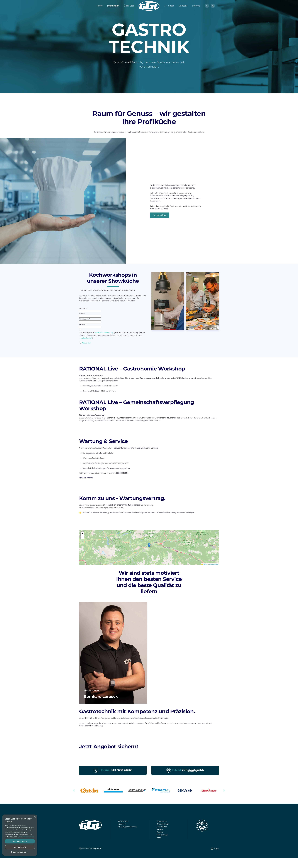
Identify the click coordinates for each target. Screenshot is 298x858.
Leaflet (205, 564)
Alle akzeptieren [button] (20, 841)
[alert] (19, 835)
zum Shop (161, 215)
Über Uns (129, 5)
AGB (159, 837)
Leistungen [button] (113, 5)
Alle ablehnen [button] (20, 847)
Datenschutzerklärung (104, 332)
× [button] (35, 817)
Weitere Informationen (26, 837)
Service (196, 5)
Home (99, 5)
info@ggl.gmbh (85, 338)
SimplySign (96, 848)
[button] (149, 545)
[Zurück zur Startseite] (149, 6)
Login (216, 848)
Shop (171, 5)
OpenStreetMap (213, 564)
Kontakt (183, 5)
